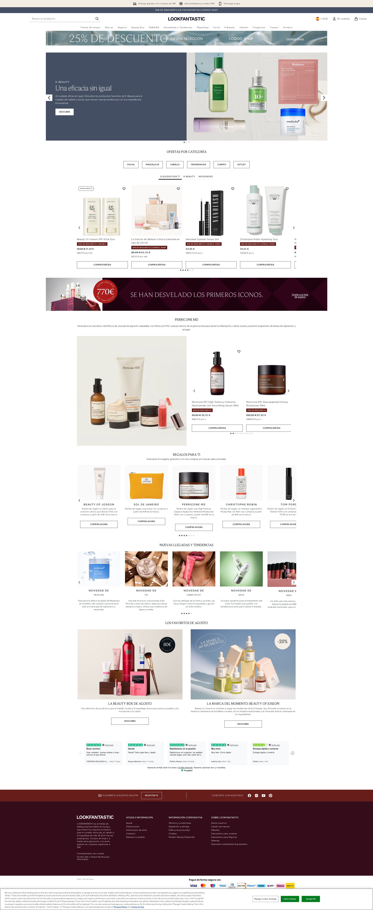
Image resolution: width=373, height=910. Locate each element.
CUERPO (221, 164)
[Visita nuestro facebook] (249, 795)
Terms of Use (137, 907)
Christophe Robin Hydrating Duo (259, 239)
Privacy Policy (120, 907)
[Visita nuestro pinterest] (270, 795)
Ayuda (129, 823)
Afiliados (215, 830)
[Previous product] (194, 391)
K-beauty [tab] (189, 176)
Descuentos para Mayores (224, 837)
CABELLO (175, 164)
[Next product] (288, 391)
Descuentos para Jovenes (224, 833)
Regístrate (151, 795)
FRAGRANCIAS (198, 164)
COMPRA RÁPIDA (102, 265)
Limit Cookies (290, 899)
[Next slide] (324, 97)
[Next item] (294, 227)
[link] (341, 19)
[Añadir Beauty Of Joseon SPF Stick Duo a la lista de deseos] (124, 188)
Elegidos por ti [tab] (170, 176)
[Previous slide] (49, 97)
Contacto (131, 833)
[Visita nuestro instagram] (256, 795)
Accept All (310, 899)
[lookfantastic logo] (186, 19)
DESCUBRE (64, 112)
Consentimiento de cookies (90, 853)
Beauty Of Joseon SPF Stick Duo (96, 239)
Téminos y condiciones (180, 823)
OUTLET (241, 164)
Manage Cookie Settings (265, 899)
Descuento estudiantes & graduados (229, 844)
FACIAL (131, 164)
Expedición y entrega (179, 826)
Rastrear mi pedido (135, 837)
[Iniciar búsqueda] (97, 18)
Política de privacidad (179, 830)
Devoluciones (132, 826)
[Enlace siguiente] (294, 500)
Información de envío (136, 830)
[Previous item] (79, 227)
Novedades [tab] (206, 176)
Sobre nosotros (219, 823)
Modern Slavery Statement (182, 837)
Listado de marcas (220, 826)
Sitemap (215, 840)
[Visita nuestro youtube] (263, 795)
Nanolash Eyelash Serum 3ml (202, 239)
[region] (186, 899)
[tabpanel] (186, 228)
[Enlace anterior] (79, 500)
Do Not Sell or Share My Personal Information (93, 858)
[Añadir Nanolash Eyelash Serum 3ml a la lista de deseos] (232, 188)
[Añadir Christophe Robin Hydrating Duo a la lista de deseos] (287, 188)
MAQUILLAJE (152, 164)
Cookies (173, 833)
